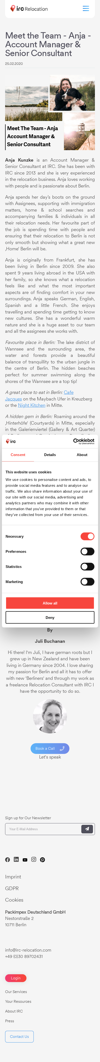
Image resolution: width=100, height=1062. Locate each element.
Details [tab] (50, 455)
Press (9, 1021)
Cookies (14, 900)
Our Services (16, 991)
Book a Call (45, 748)
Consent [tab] (18, 455)
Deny (50, 617)
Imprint (13, 877)
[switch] (87, 551)
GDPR (12, 888)
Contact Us (19, 1036)
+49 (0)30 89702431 (24, 956)
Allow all (50, 603)
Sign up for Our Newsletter (28, 818)
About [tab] (82, 455)
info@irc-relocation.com (28, 950)
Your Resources (18, 1001)
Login (16, 978)
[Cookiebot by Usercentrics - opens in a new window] (73, 441)
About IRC (14, 1011)
